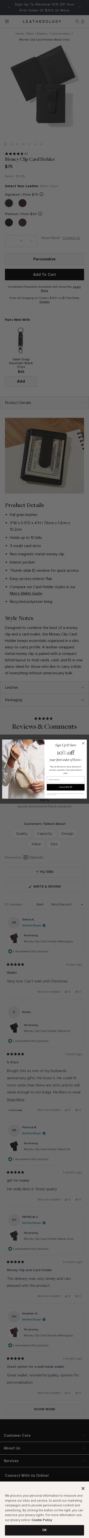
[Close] (83, 1488)
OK (44, 1530)
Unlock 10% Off (65, 787)
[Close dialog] (83, 743)
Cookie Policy (41, 1520)
